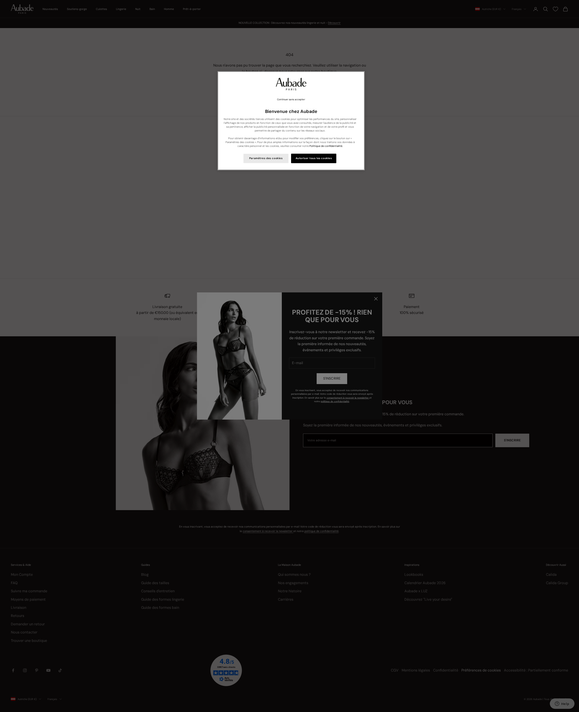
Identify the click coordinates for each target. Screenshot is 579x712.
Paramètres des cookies (266, 158)
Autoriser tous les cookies (314, 158)
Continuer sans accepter (291, 99)
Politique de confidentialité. (326, 146)
